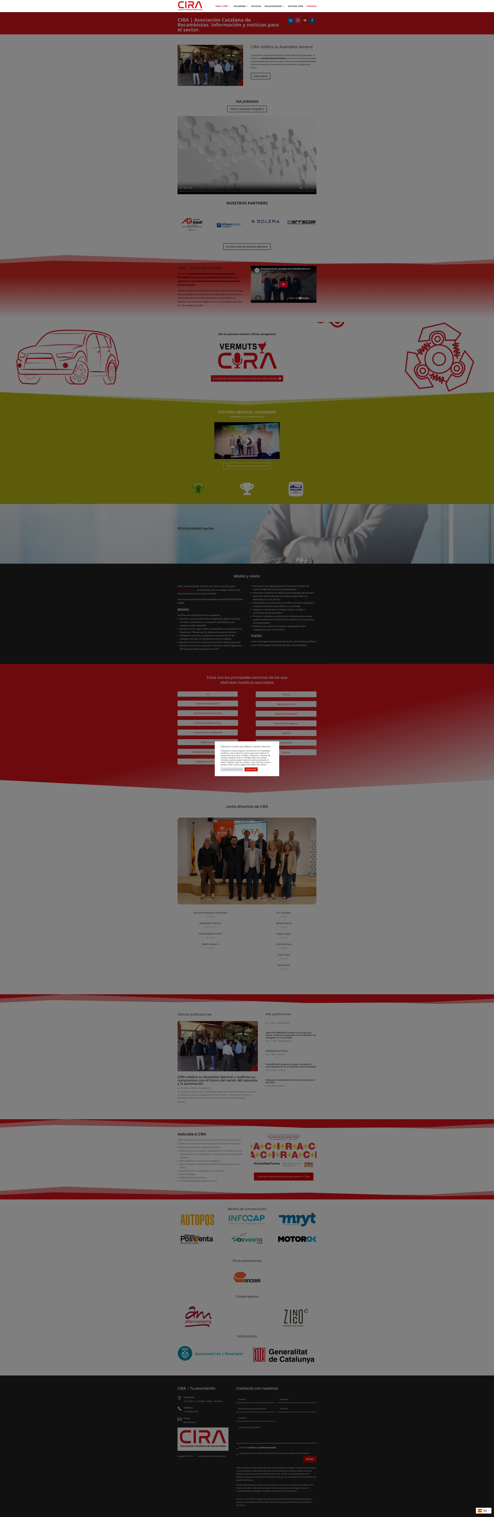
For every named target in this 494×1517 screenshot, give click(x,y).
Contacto (311, 6)
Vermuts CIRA (295, 6)
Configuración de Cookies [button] (232, 769)
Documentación (273, 6)
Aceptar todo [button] (251, 769)
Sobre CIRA (221, 6)
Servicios (256, 6)
